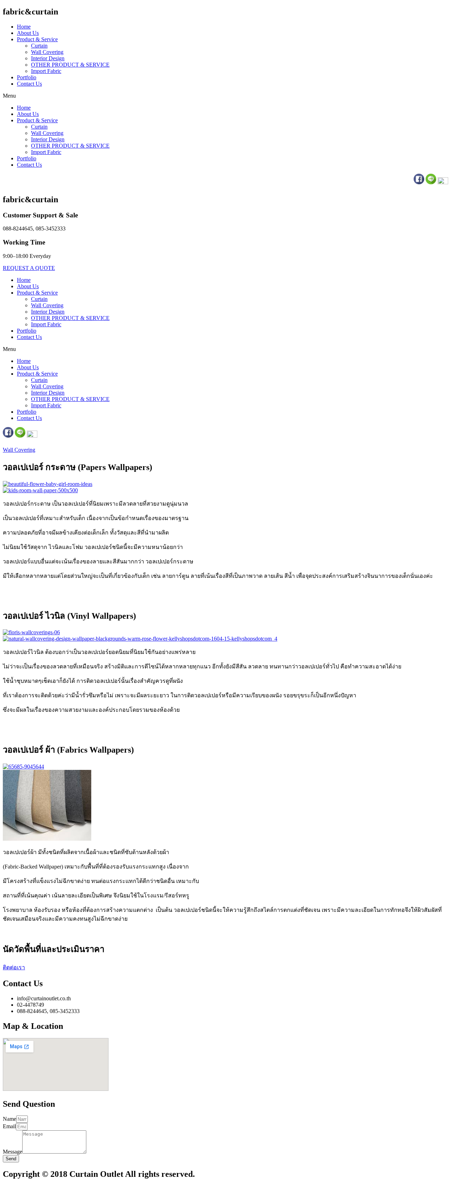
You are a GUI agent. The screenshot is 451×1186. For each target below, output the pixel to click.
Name (9, 1119)
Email (9, 1126)
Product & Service (37, 39)
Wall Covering (47, 52)
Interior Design (47, 58)
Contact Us (29, 84)
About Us (28, 33)
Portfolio (26, 77)
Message (12, 1152)
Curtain (39, 46)
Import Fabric (46, 71)
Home (24, 27)
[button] (225, 96)
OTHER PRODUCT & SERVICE (70, 65)
